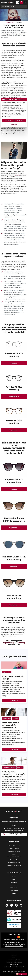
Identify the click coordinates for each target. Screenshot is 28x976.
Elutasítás (8, 120)
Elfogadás (20, 120)
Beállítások (14, 124)
